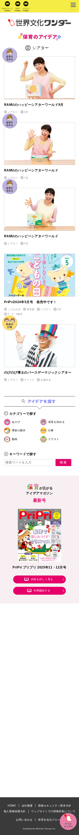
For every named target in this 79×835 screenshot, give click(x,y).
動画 (14, 439)
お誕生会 (46, 379)
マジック (29, 379)
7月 (26, 177)
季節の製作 (19, 430)
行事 (51, 430)
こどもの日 (14, 309)
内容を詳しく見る (42, 579)
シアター (13, 112)
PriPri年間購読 (18, 9)
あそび (16, 421)
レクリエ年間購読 (26, 9)
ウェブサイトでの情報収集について (53, 811)
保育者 (30, 309)
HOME (12, 805)
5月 (26, 243)
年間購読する (42, 590)
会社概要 (27, 805)
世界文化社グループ (50, 819)
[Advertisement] (39, 658)
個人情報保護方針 (15, 811)
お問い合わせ (24, 819)
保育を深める (56, 421)
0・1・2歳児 (15, 314)
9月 (26, 112)
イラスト (53, 439)
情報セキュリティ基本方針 (54, 805)
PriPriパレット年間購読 (7, 9)
